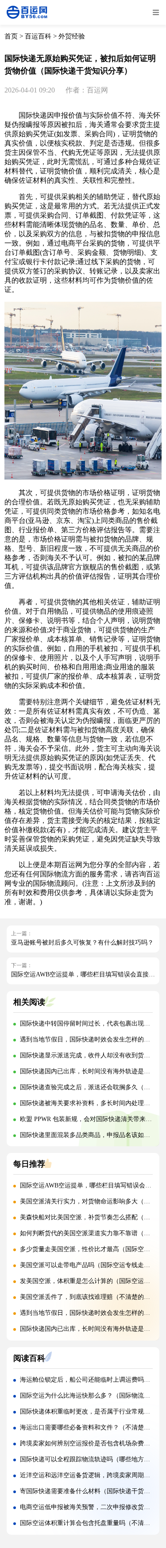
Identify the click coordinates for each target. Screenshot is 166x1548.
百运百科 (38, 36)
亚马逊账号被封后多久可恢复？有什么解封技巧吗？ (82, 942)
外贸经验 (71, 36)
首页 (11, 36)
